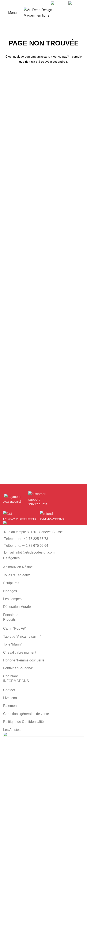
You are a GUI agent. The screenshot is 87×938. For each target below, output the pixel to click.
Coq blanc (11, 676)
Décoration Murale (17, 607)
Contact (9, 690)
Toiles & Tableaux (16, 575)
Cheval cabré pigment (19, 652)
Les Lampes (12, 599)
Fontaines (10, 615)
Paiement (10, 706)
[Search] (82, 12)
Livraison (10, 698)
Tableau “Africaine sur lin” (22, 636)
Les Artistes (11, 730)
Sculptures (11, 583)
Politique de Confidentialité (23, 721)
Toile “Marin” (12, 644)
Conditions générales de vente (26, 714)
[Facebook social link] (32, 3)
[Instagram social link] (41, 3)
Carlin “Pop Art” (14, 628)
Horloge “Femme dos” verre (23, 660)
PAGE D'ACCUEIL (43, 74)
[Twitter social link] (37, 3)
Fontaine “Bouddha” (18, 668)
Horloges (10, 591)
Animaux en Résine (18, 567)
